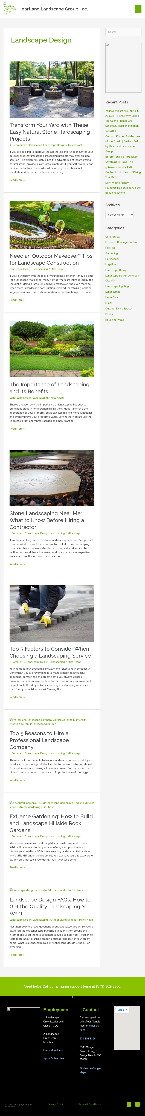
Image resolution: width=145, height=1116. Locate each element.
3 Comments (17, 145)
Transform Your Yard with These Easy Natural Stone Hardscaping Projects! (50, 132)
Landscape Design (54, 145)
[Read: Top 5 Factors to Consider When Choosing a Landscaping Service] (52, 613)
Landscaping (40, 269)
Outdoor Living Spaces (62, 919)
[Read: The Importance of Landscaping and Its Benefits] (52, 348)
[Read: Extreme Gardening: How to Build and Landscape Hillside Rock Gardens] (52, 805)
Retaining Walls (114, 319)
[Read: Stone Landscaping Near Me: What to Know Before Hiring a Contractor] (52, 477)
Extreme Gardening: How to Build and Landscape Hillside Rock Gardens (51, 823)
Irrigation (110, 264)
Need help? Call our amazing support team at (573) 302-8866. (72, 986)
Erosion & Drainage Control (121, 242)
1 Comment (17, 533)
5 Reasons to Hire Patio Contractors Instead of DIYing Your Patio (123, 172)
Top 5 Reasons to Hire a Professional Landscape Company (39, 740)
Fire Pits (110, 247)
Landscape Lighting (117, 286)
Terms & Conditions (90, 1104)
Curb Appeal (112, 236)
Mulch (108, 302)
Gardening (111, 253)
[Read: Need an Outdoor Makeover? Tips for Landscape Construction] (52, 224)
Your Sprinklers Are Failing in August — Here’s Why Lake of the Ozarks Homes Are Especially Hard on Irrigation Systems (123, 120)
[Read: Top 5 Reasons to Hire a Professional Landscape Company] (52, 721)
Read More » (17, 179)
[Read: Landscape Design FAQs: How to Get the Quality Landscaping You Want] (46, 890)
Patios (109, 314)
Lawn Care (111, 297)
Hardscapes (35, 145)
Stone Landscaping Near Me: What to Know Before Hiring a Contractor (47, 520)
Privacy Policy (55, 1104)
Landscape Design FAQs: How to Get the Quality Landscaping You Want (50, 907)
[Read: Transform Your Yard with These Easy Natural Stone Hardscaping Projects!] (52, 89)
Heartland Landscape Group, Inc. (53, 9)
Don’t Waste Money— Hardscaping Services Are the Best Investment (123, 187)
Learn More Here (53, 1050)
